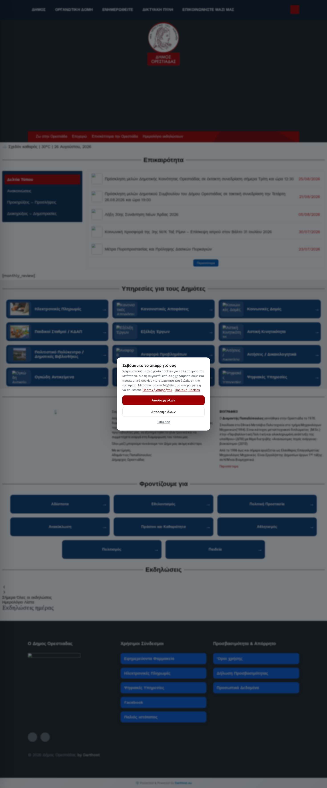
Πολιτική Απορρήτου (157, 390)
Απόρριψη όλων (163, 412)
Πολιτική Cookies (187, 390)
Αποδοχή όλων (163, 400)
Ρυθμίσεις (163, 422)
